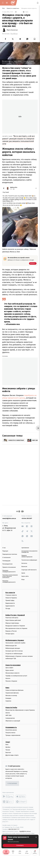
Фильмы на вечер (11, 695)
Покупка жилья (10, 732)
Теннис (8, 750)
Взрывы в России (11, 631)
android (8, 796)
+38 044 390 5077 (26, 518)
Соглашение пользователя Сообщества (29, 551)
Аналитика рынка (11, 730)
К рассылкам (12, 783)
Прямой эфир (10, 600)
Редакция (5, 551)
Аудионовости (10, 606)
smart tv (8, 801)
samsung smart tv (21, 801)
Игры (23, 579)
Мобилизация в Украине (15, 640)
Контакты (24, 563)
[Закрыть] (36, 837)
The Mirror (14, 34)
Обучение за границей (13, 721)
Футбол (8, 747)
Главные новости (11, 595)
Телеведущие (6, 560)
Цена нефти (9, 668)
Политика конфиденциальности (8, 571)
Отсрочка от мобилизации (14, 653)
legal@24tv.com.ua (25, 831)
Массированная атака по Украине (16, 628)
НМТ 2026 (8, 715)
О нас (4, 547)
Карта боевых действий (13, 620)
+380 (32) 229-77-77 (13, 829)
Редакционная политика (9, 554)
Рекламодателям (7, 564)
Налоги (8, 678)
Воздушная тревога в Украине (15, 626)
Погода (8, 608)
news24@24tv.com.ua (9, 518)
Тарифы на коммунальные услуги (16, 676)
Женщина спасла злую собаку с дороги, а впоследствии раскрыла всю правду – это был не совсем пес (29, 8)
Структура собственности (29, 569)
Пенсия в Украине (11, 681)
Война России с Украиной (15, 615)
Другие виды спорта (12, 755)
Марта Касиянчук (12, 30)
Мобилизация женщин (13, 648)
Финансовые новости (12, 673)
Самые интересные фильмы (14, 690)
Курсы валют (10, 670)
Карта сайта (25, 576)
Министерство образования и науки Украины (20, 710)
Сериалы (8, 701)
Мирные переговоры (12, 623)
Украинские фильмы (12, 693)
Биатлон (8, 752)
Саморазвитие (10, 718)
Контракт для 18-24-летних (14, 651)
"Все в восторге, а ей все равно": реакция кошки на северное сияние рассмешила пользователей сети (18, 140)
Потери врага (10, 634)
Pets (3, 8)
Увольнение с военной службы (15, 643)
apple (21, 796)
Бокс (7, 744)
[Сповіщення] (37, 3)
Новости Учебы (11, 707)
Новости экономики (13, 665)
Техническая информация (29, 560)
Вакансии (24, 566)
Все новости (10, 593)
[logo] (12, 3)
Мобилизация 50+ (11, 645)
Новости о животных (13, 8)
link (22, 526)
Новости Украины (11, 598)
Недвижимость (11, 727)
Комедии (8, 698)
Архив (23, 573)
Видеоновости (10, 603)
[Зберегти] (35, 39)
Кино (7, 688)
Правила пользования (9, 567)
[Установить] (20, 841)
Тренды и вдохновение (13, 735)
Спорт (8, 742)
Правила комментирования (26, 556)
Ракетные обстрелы (12, 618)
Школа (8, 713)
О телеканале (6, 557)
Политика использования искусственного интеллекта (10, 576)
